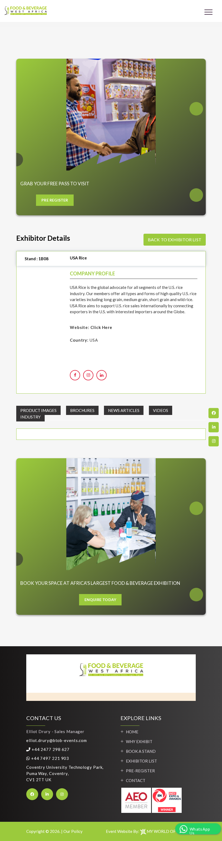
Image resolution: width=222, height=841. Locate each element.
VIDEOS (160, 410)
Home (132, 731)
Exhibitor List (141, 760)
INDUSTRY (30, 416)
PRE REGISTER (54, 200)
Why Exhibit (139, 741)
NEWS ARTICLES (123, 410)
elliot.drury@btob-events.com (56, 740)
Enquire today (100, 599)
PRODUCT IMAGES (38, 410)
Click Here (101, 327)
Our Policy (73, 831)
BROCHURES (82, 410)
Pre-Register (140, 770)
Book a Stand (141, 751)
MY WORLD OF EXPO (167, 831)
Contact (135, 780)
